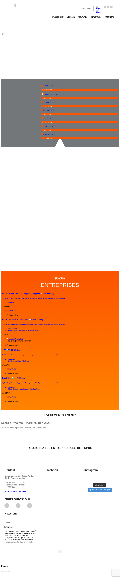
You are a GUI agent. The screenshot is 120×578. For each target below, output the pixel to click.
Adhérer (71, 17)
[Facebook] (105, 7)
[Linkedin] (111, 7)
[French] (98, 13)
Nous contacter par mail (15, 492)
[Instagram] (108, 7)
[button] (60, 551)
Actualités (82, 17)
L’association (58, 17)
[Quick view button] (8, 315)
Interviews (109, 17)
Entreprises (96, 17)
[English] (98, 9)
